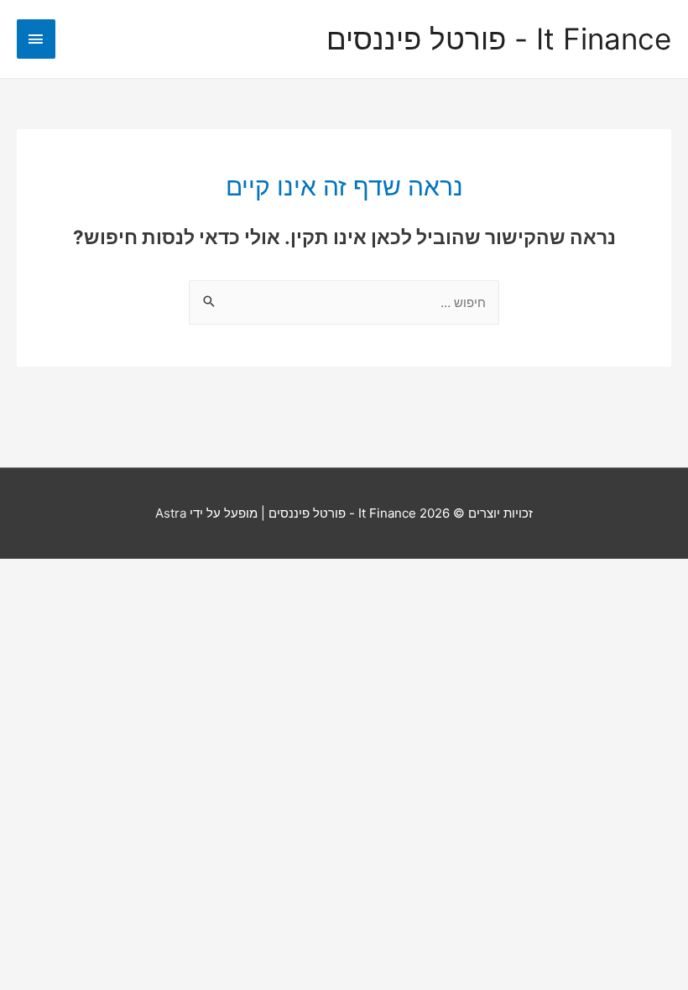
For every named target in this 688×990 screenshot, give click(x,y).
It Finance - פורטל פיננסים (498, 39)
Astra (170, 513)
